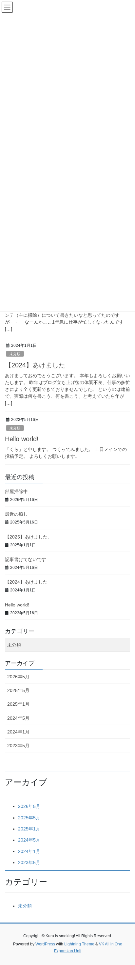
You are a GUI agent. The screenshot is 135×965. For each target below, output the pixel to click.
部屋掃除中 (16, 491)
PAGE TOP (125, 930)
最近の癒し (16, 514)
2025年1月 (18, 704)
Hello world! (22, 438)
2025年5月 (18, 690)
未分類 (15, 354)
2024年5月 (18, 718)
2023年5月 (18, 745)
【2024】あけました (35, 365)
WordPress (45, 944)
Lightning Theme (79, 944)
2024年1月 (18, 731)
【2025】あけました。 (28, 536)
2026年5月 (18, 676)
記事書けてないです (25, 559)
